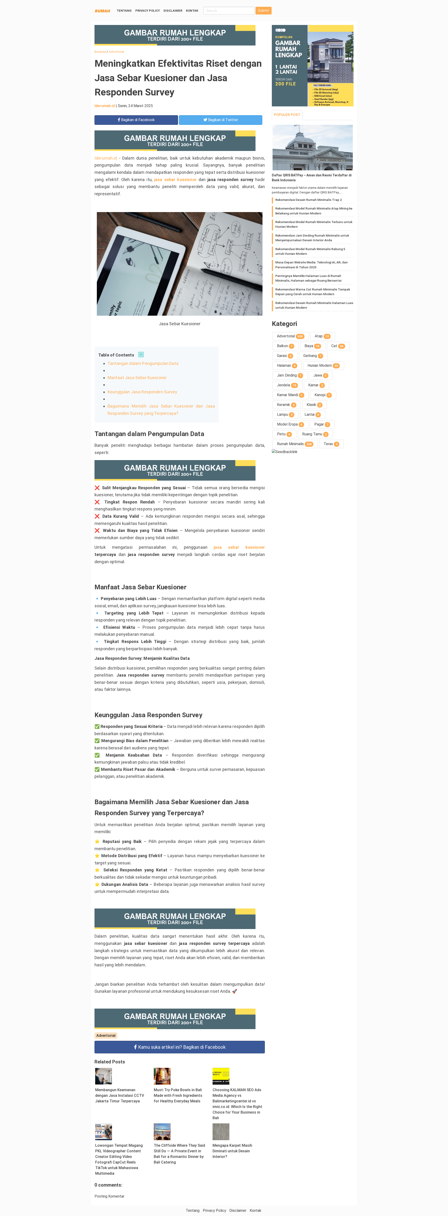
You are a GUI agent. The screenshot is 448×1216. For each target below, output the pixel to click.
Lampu (284, 414)
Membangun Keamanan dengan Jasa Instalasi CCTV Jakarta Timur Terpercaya (119, 1095)
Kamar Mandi (289, 395)
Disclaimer (173, 10)
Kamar (315, 385)
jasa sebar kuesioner (175, 179)
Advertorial (106, 1035)
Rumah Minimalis (294, 444)
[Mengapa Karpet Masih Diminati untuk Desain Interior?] (221, 1131)
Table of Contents (116, 355)
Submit (263, 10)
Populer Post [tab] (287, 115)
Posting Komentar (109, 1196)
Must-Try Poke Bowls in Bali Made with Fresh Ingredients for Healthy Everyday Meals (178, 1095)
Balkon (284, 346)
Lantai (311, 414)
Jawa (319, 375)
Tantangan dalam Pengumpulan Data (143, 363)
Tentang (124, 10)
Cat (337, 346)
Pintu (283, 434)
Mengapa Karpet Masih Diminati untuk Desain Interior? (232, 1151)
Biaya (311, 346)
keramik (285, 404)
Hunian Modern (323, 365)
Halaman (286, 365)
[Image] (313, 147)
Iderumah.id (104, 106)
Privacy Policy (147, 10)
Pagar (321, 424)
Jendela (286, 385)
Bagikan (137, 120)
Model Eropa (289, 424)
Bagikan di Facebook (182, 1047)
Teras (330, 444)
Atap (322, 336)
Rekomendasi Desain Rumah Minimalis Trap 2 (308, 200)
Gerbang (312, 355)
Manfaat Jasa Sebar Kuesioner (137, 377)
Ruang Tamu (314, 434)
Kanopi (322, 395)
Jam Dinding (289, 375)
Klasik (314, 404)
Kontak (192, 10)
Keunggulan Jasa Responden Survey (142, 391)
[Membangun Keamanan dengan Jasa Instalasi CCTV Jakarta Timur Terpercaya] (103, 1076)
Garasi (284, 355)
